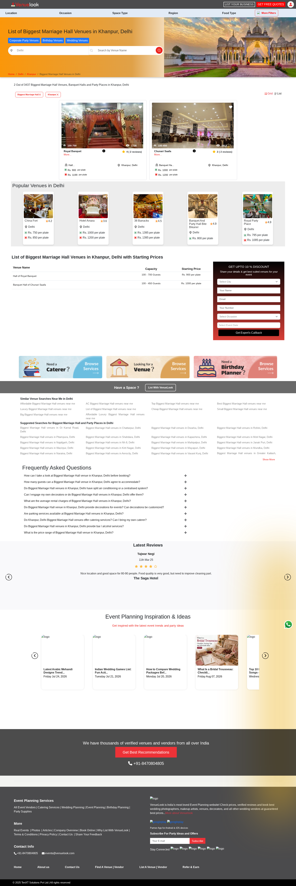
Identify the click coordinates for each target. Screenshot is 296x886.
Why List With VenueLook (112, 830)
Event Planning (95, 807)
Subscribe (197, 840)
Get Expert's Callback (249, 332)
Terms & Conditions (26, 834)
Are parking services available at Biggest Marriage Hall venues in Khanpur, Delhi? (74, 513)
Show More (269, 459)
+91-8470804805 (148, 763)
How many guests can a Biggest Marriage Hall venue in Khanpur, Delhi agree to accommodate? (82, 481)
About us (43, 867)
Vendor (119, 867)
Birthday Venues (53, 40)
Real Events (21, 830)
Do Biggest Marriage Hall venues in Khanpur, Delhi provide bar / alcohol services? (74, 526)
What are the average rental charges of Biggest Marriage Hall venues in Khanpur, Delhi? (77, 500)
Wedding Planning (72, 807)
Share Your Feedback (88, 834)
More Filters (269, 12)
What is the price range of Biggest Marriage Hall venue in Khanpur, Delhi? (68, 532)
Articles (47, 830)
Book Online (87, 830)
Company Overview (66, 830)
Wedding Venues (77, 40)
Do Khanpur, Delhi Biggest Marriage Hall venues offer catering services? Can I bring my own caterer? (85, 519)
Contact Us (66, 834)
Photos (36, 830)
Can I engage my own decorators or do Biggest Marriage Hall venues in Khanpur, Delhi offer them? (84, 494)
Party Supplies (23, 811)
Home (18, 867)
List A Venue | (148, 867)
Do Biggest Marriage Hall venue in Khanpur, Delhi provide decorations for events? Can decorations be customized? (94, 507)
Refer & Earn (191, 867)
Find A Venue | (104, 867)
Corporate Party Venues (24, 40)
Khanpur (52, 94)
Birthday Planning (118, 807)
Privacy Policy (48, 834)
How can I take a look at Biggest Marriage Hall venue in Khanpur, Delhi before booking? (77, 475)
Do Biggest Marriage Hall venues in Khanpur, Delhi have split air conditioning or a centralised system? (86, 488)
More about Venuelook (179, 813)
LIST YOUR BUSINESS (239, 4)
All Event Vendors (25, 807)
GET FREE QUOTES (271, 4)
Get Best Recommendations (146, 752)
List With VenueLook (160, 387)
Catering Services (48, 807)
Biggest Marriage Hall (28, 94)
